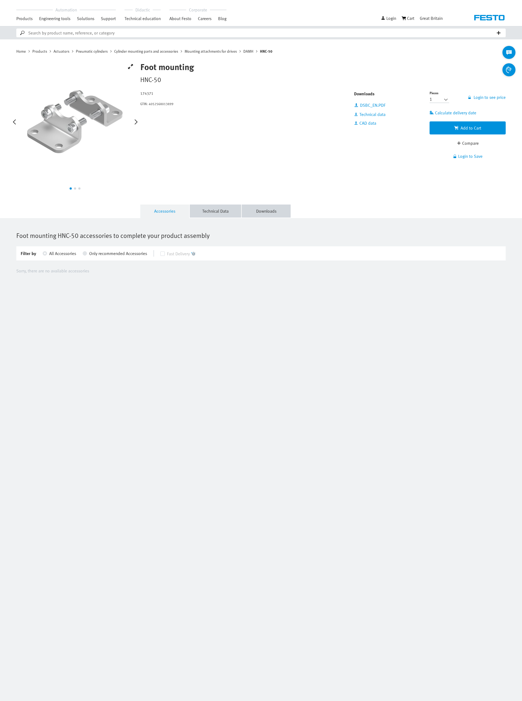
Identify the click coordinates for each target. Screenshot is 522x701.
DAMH (248, 51)
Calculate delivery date (455, 112)
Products (24, 18)
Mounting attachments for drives (211, 51)
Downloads (266, 211)
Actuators (61, 51)
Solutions (85, 18)
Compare (470, 143)
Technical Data (215, 211)
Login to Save (470, 156)
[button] (388, 18)
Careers (205, 18)
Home (21, 51)
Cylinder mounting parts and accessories (146, 51)
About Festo (180, 18)
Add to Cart (471, 128)
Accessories (164, 211)
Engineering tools (54, 18)
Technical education (143, 18)
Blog (222, 18)
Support (108, 18)
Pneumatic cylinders (92, 51)
